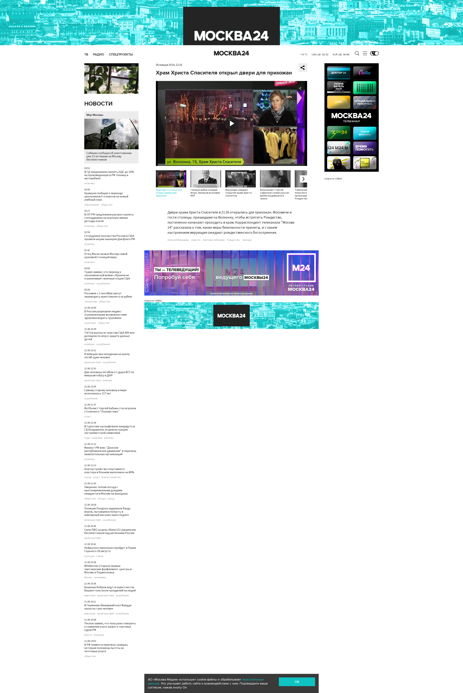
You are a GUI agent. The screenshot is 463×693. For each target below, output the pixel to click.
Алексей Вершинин (178, 240)
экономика (100, 577)
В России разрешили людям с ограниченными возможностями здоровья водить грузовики (105, 314)
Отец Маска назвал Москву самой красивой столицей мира (105, 255)
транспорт (90, 323)
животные (89, 595)
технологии (90, 301)
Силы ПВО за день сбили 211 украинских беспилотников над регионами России (110, 531)
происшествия (92, 362)
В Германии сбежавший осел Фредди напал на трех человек (107, 607)
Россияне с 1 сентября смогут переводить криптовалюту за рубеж (108, 295)
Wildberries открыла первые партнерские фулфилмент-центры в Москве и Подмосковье (108, 569)
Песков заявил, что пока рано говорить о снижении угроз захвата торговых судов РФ (110, 626)
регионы (107, 380)
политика (89, 183)
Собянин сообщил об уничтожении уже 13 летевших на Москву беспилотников (108, 156)
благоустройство (111, 477)
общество (106, 205)
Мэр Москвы (94, 115)
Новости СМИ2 (153, 300)
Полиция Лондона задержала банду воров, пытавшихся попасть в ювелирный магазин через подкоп (107, 511)
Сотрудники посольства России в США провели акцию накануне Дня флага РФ (109, 237)
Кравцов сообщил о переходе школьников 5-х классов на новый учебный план (106, 196)
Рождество (233, 240)
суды (87, 438)
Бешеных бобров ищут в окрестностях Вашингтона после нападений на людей (110, 589)
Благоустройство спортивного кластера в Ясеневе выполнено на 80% (109, 470)
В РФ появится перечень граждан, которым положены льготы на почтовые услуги (106, 648)
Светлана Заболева (214, 240)
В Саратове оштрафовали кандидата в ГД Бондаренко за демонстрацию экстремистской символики (109, 429)
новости (195, 240)
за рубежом (103, 283)
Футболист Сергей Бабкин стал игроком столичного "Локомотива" (110, 410)
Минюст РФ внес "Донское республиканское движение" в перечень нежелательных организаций (110, 451)
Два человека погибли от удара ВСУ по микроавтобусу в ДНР (109, 373)
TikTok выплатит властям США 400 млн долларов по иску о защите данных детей (109, 336)
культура (89, 556)
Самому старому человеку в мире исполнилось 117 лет (105, 391)
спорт (87, 416)
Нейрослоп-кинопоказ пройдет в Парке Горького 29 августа (110, 549)
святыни (246, 240)
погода (102, 498)
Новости (98, 103)
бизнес (88, 577)
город (87, 477)
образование (91, 205)
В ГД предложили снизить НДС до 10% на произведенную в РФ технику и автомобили (109, 175)
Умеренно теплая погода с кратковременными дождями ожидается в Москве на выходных (106, 490)
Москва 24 (231, 53)
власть (88, 635)
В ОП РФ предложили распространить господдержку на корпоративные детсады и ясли (109, 218)
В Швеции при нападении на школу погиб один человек (107, 355)
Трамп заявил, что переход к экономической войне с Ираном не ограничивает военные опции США (107, 275)
